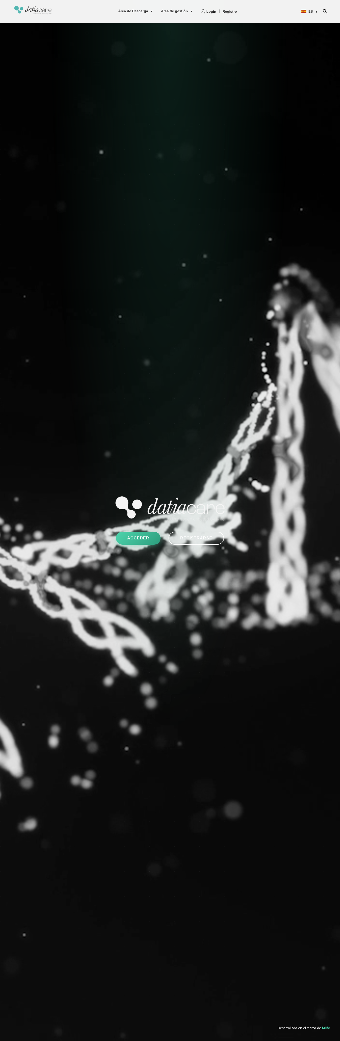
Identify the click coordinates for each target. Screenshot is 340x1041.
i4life (326, 1028)
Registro (230, 11)
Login (211, 11)
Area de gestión (177, 11)
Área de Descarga (135, 11)
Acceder (138, 538)
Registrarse (196, 538)
